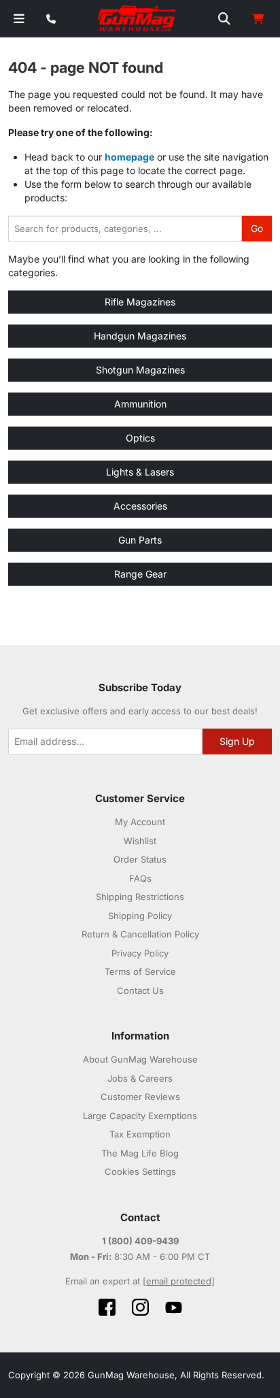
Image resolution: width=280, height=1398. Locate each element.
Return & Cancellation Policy (140, 934)
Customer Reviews (140, 1096)
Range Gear (140, 574)
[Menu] (19, 18)
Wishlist (140, 840)
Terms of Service (140, 971)
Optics (140, 438)
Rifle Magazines (140, 301)
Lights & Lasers (140, 472)
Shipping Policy (140, 915)
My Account (140, 821)
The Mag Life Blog (140, 1153)
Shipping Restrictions (140, 896)
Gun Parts (140, 540)
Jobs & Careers (140, 1078)
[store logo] (137, 19)
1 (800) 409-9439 (140, 1240)
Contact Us (140, 990)
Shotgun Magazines (140, 370)
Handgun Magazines (140, 336)
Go (257, 228)
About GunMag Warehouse (140, 1059)
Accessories (140, 506)
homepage (129, 157)
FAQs (140, 878)
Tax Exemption (140, 1134)
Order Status (140, 859)
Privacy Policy (140, 953)
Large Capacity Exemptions (140, 1115)
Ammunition (140, 404)
